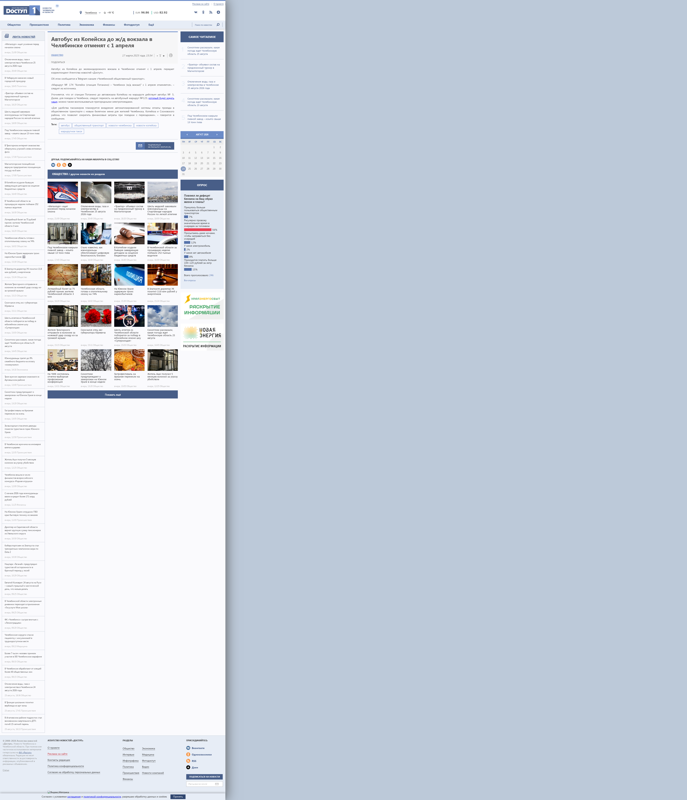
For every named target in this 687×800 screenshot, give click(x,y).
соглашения (74, 796)
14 (208, 158)
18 (189, 163)
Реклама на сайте (200, 4)
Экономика (86, 24)
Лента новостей (23, 36)
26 (195, 169)
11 (189, 158)
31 (183, 174)
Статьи (6, 770)
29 (214, 169)
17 (183, 163)
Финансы (109, 24)
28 (208, 169)
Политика (64, 24)
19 (195, 163)
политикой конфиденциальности (102, 796)
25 (189, 169)
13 (201, 158)
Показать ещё (113, 394)
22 (214, 163)
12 (195, 158)
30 (220, 169)
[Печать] (170, 56)
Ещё (151, 24)
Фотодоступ (132, 24)
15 (214, 158)
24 (183, 169)
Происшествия (39, 24)
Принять (178, 796)
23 (220, 163)
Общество (14, 24)
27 (201, 169)
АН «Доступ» (25, 752)
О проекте (219, 4)
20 (201, 163)
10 (183, 158)
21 (208, 163)
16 (220, 158)
